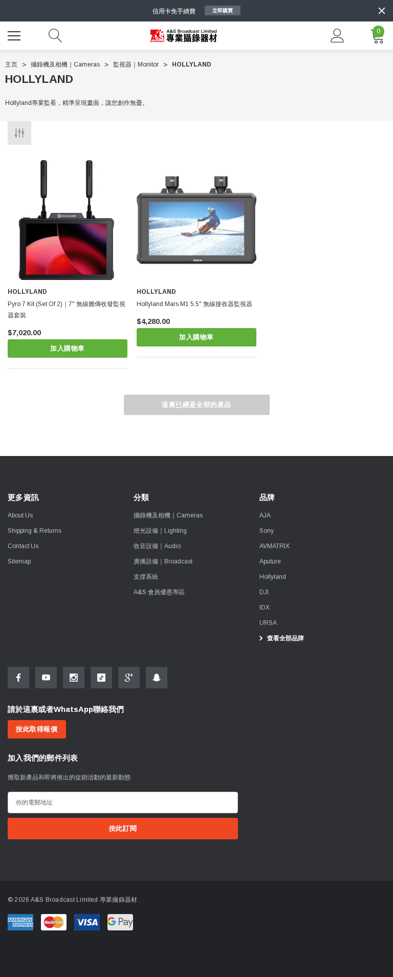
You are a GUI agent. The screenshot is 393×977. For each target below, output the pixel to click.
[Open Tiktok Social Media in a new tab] (101, 677)
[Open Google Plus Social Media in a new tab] (129, 677)
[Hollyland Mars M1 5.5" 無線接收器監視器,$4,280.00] (196, 220)
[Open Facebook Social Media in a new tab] (18, 677)
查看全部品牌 (285, 638)
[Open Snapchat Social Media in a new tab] (156, 677)
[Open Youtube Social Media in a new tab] (46, 677)
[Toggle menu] (15, 34)
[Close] (381, 11)
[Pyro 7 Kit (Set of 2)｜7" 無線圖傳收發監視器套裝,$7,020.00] (67, 220)
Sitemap (19, 561)
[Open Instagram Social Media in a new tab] (73, 677)
